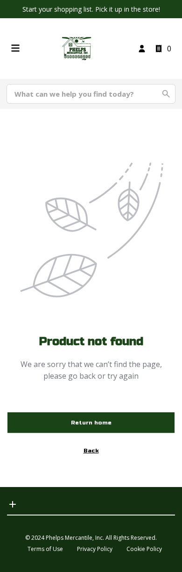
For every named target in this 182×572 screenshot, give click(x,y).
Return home (91, 422)
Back (91, 450)
